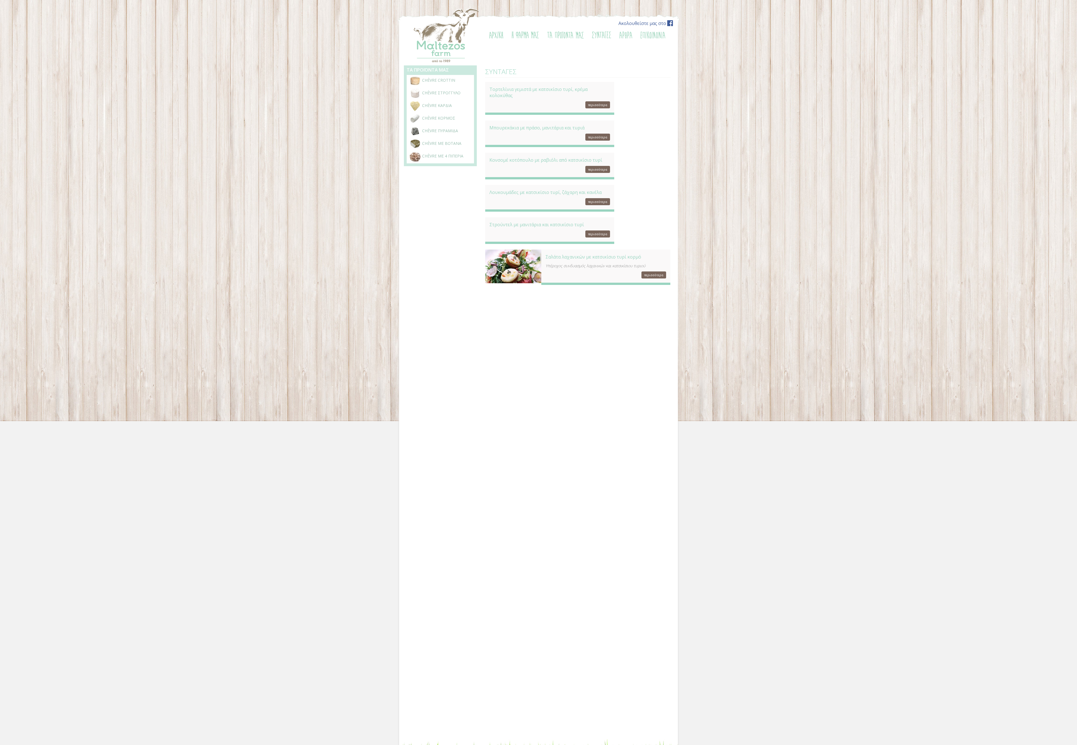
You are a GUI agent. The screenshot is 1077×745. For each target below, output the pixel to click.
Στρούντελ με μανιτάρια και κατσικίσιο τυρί (536, 224)
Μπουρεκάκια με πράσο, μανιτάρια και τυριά (536, 128)
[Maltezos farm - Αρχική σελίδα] (445, 61)
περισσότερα (597, 105)
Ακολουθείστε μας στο (642, 23)
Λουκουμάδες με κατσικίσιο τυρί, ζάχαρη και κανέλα (545, 192)
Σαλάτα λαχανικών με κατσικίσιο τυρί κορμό (593, 257)
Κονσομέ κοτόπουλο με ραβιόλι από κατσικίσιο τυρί (545, 160)
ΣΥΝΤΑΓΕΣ (501, 71)
